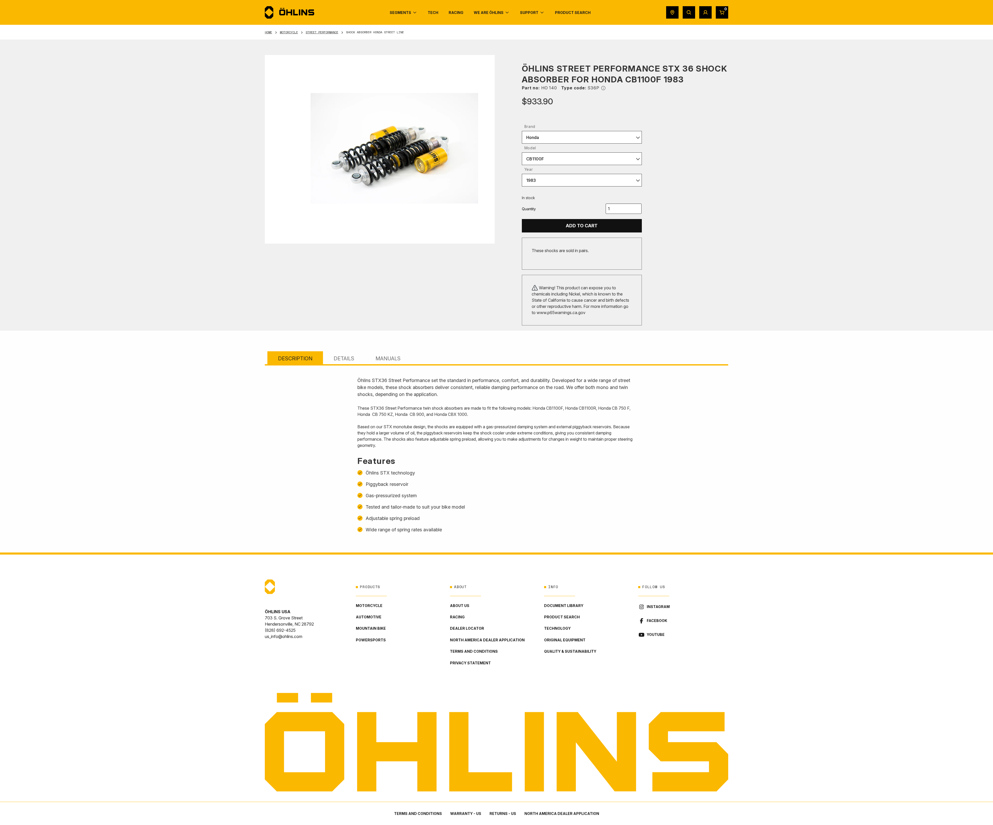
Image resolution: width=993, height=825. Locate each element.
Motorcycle (289, 32)
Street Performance (322, 32)
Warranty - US (465, 813)
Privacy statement (470, 663)
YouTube (656, 634)
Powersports (371, 640)
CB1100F (535, 158)
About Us (459, 605)
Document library (563, 605)
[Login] (705, 12)
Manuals (388, 358)
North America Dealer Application (487, 640)
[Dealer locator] (672, 12)
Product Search (562, 617)
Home (268, 32)
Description (295, 358)
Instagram (658, 606)
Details (344, 358)
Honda (532, 137)
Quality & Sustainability (570, 651)
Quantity (529, 209)
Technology (557, 628)
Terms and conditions (474, 651)
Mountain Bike (371, 628)
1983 (531, 180)
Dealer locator (467, 628)
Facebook (657, 620)
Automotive (368, 617)
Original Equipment (564, 640)
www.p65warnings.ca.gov (561, 312)
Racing (457, 617)
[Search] (689, 12)
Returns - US (503, 813)
